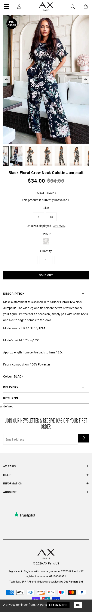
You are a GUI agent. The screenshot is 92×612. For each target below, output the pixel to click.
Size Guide (59, 226)
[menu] (6, 7)
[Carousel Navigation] (46, 79)
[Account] (19, 6)
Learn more (58, 605)
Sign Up (83, 438)
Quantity (46, 251)
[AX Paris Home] (46, 6)
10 (51, 217)
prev (6, 79)
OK (78, 605)
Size (46, 208)
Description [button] (14, 293)
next (85, 79)
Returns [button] (10, 398)
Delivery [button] (11, 387)
